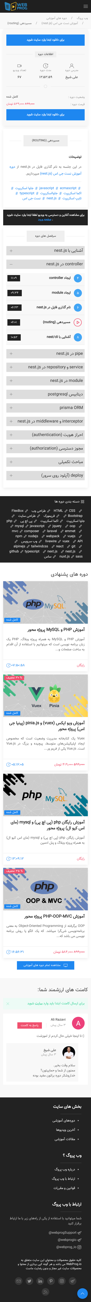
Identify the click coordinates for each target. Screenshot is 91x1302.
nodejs (32, 536)
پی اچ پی (26, 521)
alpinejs (19, 546)
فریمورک (50, 516)
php (10, 521)
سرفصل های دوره (45, 236)
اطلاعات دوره (45, 54)
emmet (69, 531)
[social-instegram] (62, 1281)
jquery (57, 526)
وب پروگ (82, 18)
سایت (39, 1003)
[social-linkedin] (40, 1281)
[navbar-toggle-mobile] (85, 6)
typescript (27, 193)
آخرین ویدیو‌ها (65, 1130)
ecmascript (57, 188)
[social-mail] (18, 1281)
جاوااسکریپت (48, 193)
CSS (71, 511)
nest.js (51, 198)
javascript (36, 526)
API (80, 541)
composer (31, 531)
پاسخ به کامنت (30, 1025)
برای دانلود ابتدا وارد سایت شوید (45, 40)
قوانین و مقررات (64, 1188)
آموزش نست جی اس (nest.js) (59, 23)
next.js (52, 551)
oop (72, 526)
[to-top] (82, 1293)
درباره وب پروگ (65, 1169)
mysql (19, 526)
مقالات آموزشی (65, 1139)
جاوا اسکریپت (24, 188)
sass (79, 556)
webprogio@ (67, 1240)
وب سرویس (29, 541)
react (59, 546)
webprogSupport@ (63, 1233)
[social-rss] (45, 1292)
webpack (52, 536)
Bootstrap (75, 516)
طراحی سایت (27, 516)
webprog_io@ (66, 1247)
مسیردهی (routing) (45, 140)
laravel (51, 531)
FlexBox (18, 511)
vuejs (71, 536)
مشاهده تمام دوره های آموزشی (42, 965)
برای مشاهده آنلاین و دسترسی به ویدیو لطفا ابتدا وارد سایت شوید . (45, 217)
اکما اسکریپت (49, 521)
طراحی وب (39, 511)
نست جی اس (31, 198)
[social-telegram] (72, 1281)
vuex (65, 541)
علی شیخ (50, 1050)
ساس (48, 556)
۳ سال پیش (58, 1025)
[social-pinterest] (51, 1281)
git (73, 546)
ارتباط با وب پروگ (63, 1179)
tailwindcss (39, 546)
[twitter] (29, 1281)
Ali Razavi (58, 1020)
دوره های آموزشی (56, 18)
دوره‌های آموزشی (63, 1120)
